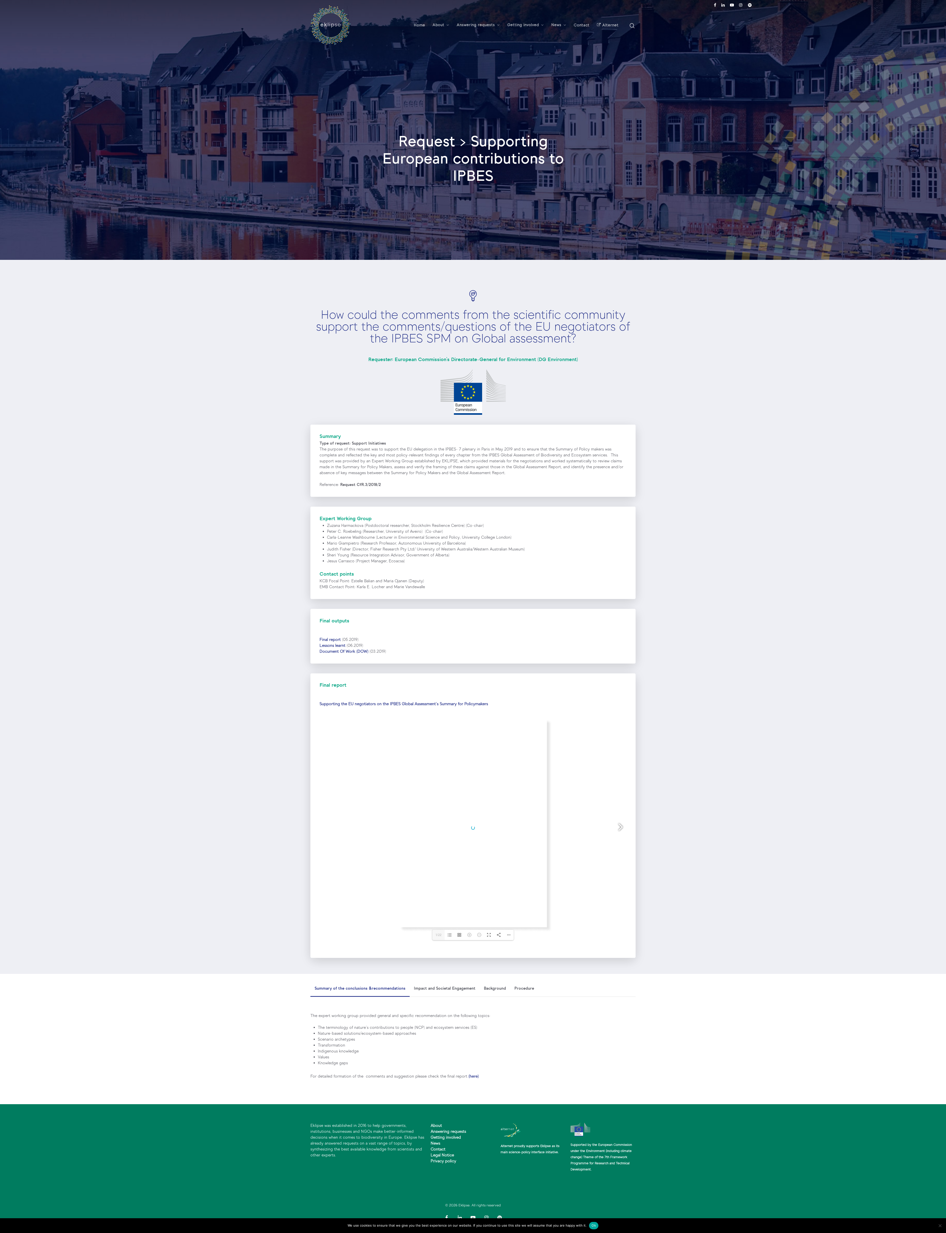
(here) (474, 1076)
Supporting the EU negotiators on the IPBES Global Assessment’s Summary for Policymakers (404, 703)
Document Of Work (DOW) (344, 651)
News (556, 25)
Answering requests (476, 25)
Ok (593, 1225)
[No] (939, 1225)
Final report (330, 639)
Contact (582, 25)
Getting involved (523, 25)
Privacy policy (443, 1161)
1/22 (438, 935)
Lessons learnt (332, 645)
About (438, 25)
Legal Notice (442, 1155)
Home (419, 25)
